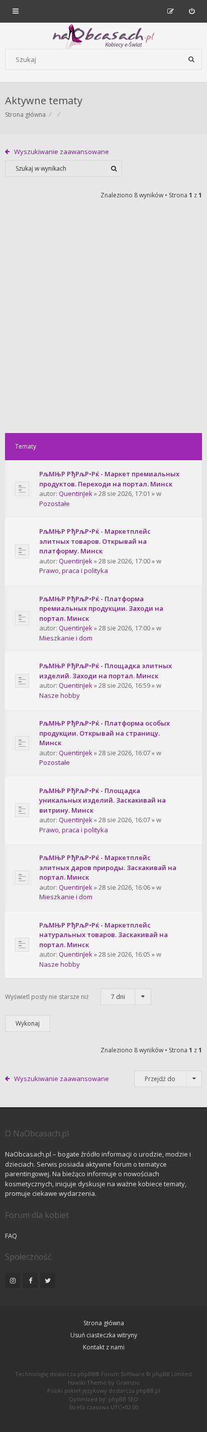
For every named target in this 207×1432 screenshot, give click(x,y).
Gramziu (128, 1382)
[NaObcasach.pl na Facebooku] (30, 1280)
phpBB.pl (148, 1390)
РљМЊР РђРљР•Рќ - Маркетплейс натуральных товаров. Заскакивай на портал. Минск (103, 934)
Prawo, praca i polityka (73, 570)
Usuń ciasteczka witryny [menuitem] (103, 1335)
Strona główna (103, 1323)
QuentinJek (75, 493)
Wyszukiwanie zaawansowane (61, 151)
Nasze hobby (59, 695)
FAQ (11, 1235)
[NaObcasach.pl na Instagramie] (12, 1280)
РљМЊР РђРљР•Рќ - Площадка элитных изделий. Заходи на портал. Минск (105, 670)
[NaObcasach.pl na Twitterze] (47, 1280)
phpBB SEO (123, 1399)
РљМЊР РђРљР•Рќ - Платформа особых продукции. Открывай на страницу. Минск (104, 733)
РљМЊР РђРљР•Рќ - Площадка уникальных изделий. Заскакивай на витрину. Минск (102, 800)
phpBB (86, 1374)
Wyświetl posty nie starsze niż (65, 996)
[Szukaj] (191, 59)
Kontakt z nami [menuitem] (104, 1347)
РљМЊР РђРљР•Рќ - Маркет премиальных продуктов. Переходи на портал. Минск (109, 478)
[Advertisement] (103, 324)
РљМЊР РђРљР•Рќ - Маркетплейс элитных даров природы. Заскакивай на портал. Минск (107, 867)
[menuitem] (191, 11)
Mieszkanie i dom (65, 637)
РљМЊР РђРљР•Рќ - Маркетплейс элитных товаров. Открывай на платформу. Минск (95, 541)
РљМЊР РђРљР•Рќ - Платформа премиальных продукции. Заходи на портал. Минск (101, 608)
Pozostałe (54, 503)
